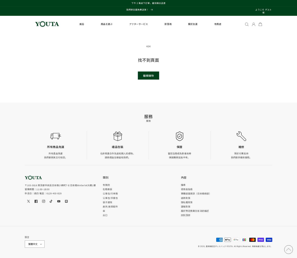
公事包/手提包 (110, 198)
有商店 (217, 24)
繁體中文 (33, 244)
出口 (105, 215)
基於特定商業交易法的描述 (195, 210)
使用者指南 (187, 189)
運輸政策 (185, 206)
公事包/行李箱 (110, 193)
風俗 (81, 24)
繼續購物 (148, 75)
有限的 (106, 184)
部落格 (168, 24)
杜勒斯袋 (107, 189)
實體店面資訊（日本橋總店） (196, 193)
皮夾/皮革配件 (110, 206)
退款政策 (185, 198)
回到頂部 (185, 215)
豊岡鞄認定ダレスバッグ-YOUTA (219, 246)
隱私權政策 (187, 202)
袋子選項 (107, 202)
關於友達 (192, 24)
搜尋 (183, 184)
